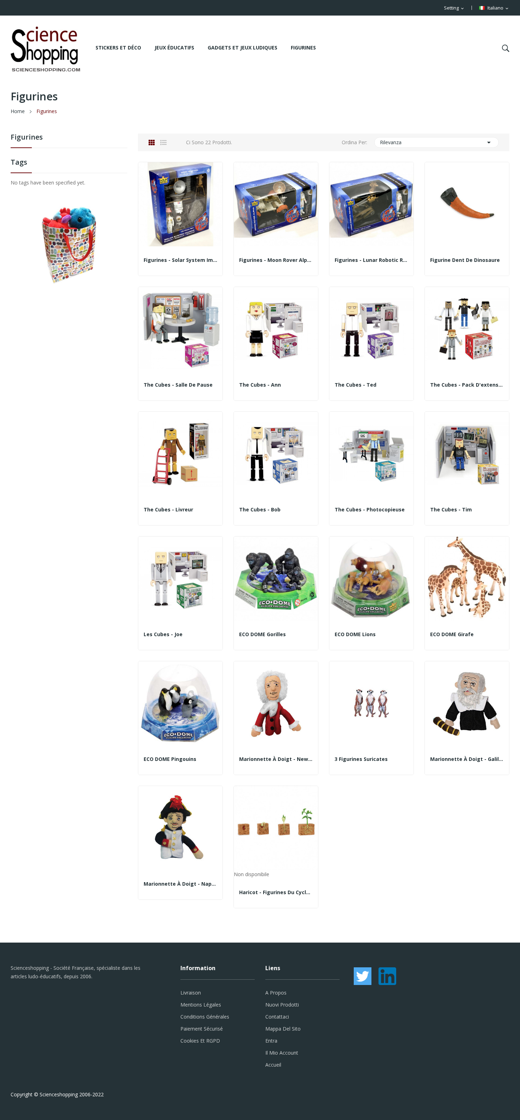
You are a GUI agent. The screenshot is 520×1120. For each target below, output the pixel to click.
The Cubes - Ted (355, 385)
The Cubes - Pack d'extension (467, 385)
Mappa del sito (283, 1028)
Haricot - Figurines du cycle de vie (276, 892)
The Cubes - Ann (260, 385)
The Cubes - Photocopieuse (370, 509)
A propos (276, 992)
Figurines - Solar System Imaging (180, 260)
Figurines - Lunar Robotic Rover (371, 260)
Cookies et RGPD (200, 1040)
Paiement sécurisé (201, 1028)
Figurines (27, 138)
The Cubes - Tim (451, 509)
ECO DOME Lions (355, 634)
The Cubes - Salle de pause (178, 385)
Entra (271, 1040)
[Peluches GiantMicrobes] (69, 244)
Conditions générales (204, 1016)
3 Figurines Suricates (361, 759)
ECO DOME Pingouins (170, 759)
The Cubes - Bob (260, 509)
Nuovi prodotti (282, 1004)
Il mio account (281, 1052)
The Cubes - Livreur (168, 509)
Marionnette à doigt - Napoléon (180, 884)
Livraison (190, 992)
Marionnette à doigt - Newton (276, 759)
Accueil (273, 1064)
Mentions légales (200, 1004)
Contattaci (277, 1016)
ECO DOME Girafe (452, 634)
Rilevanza (436, 142)
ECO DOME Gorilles (262, 634)
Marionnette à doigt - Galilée (467, 759)
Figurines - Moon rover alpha (276, 260)
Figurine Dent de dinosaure (465, 260)
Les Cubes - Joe (163, 634)
